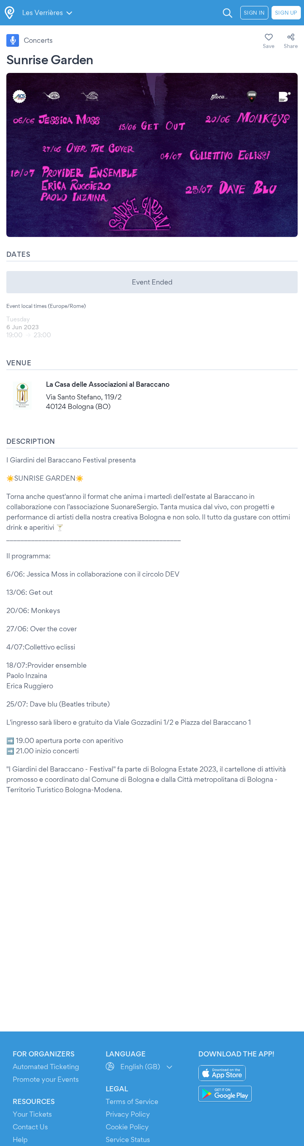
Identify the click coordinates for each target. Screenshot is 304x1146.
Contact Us (30, 1127)
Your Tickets (32, 1114)
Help (20, 1139)
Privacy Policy (128, 1114)
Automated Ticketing (46, 1066)
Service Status (128, 1139)
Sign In (254, 13)
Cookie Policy (127, 1127)
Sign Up (286, 13)
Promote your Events (46, 1079)
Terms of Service (132, 1101)
